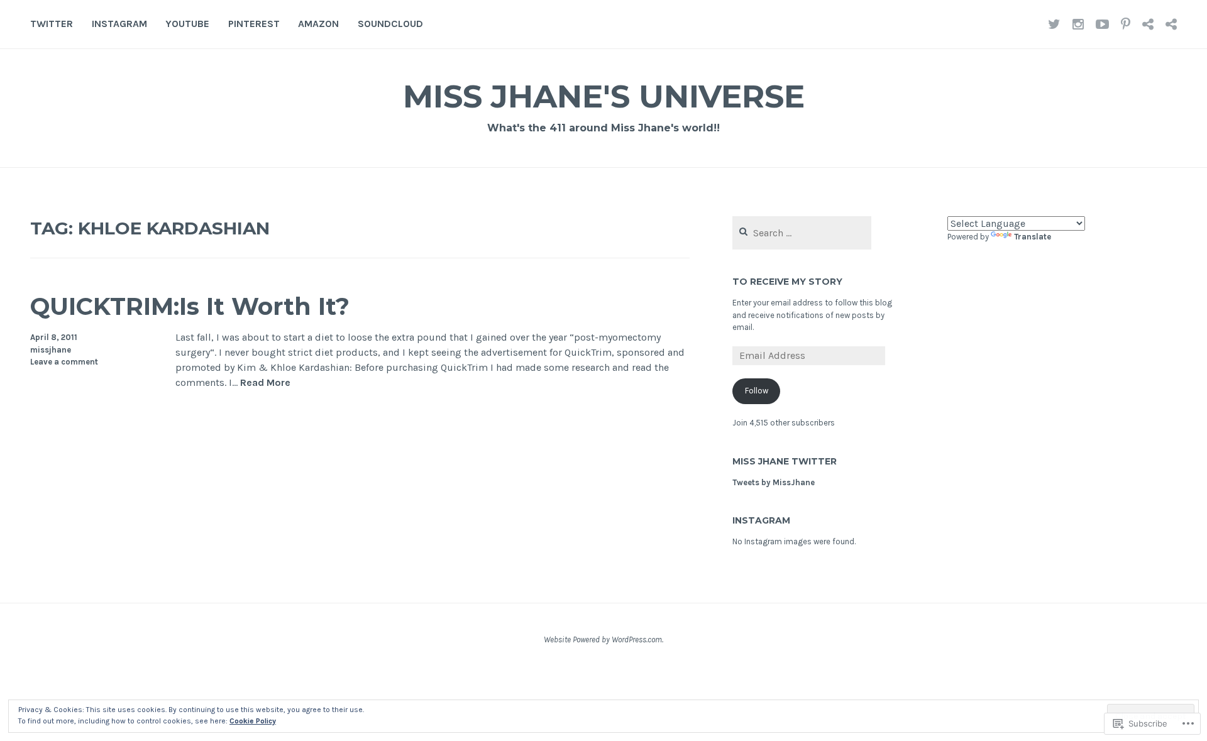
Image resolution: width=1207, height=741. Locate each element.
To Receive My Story (787, 281)
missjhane (50, 349)
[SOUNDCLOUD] (1171, 24)
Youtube (187, 24)
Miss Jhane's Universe (604, 96)
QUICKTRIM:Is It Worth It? (190, 306)
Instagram (119, 24)
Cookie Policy (252, 720)
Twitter (51, 24)
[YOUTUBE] (1102, 24)
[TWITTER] (1054, 24)
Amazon (318, 24)
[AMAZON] (1148, 24)
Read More (265, 383)
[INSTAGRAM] (1078, 24)
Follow (756, 390)
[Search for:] (801, 233)
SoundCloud (390, 24)
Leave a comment (64, 361)
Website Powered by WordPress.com (603, 639)
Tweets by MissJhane (773, 482)
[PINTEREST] (1125, 24)
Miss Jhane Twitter (784, 461)
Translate (1032, 236)
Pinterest (254, 24)
